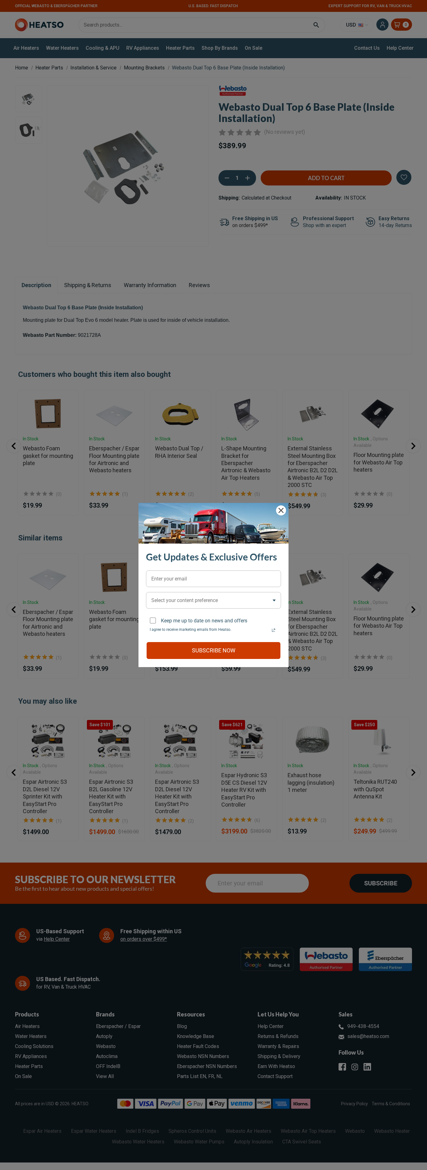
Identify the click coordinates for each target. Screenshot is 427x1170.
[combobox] (213, 600)
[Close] (281, 510)
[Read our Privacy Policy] (273, 630)
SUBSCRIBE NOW (213, 650)
